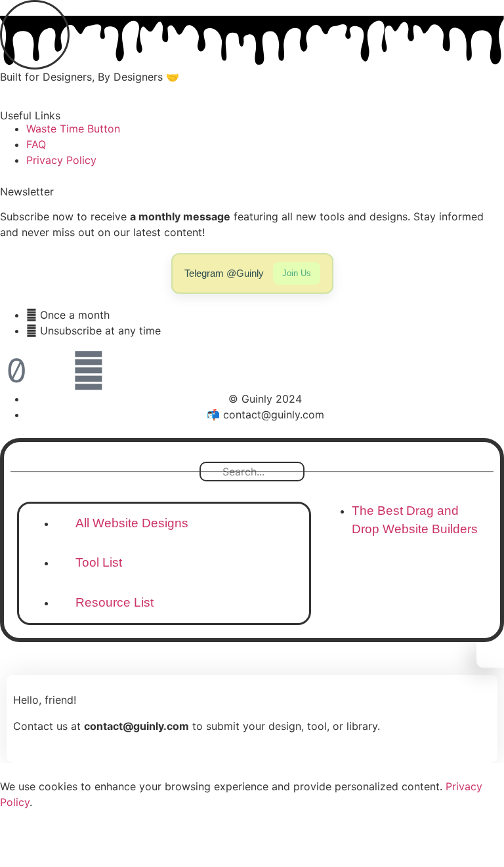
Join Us (296, 273)
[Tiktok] (16, 370)
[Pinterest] (88, 370)
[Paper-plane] (52, 370)
